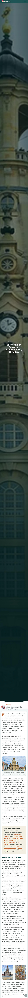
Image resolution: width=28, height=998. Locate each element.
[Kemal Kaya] (3, 707)
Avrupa (14, 341)
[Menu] (25, 1)
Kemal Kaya (8, 704)
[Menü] (25, 995)
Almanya (18, 341)
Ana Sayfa (5, 341)
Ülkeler (9, 341)
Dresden (23, 341)
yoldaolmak (7, 1)
